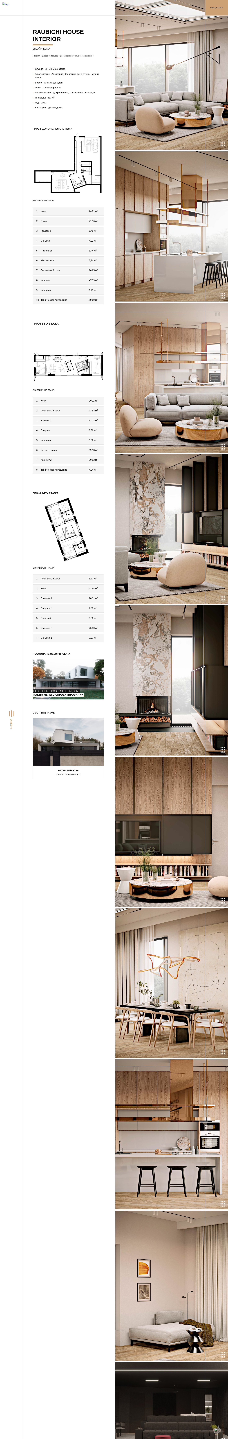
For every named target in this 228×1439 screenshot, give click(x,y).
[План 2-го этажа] (68, 529)
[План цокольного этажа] (68, 163)
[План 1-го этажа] (68, 356)
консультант (216, 7)
